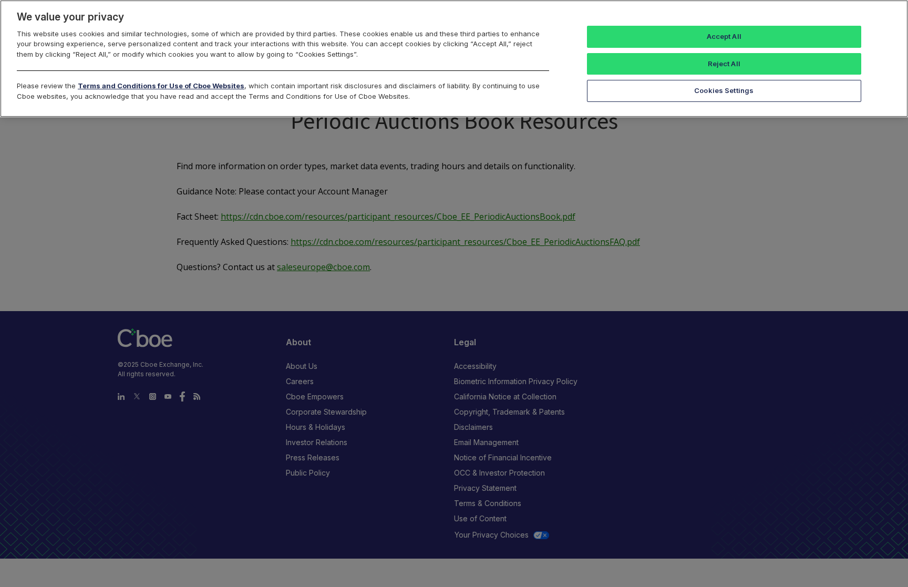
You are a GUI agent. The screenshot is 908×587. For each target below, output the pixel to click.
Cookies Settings (724, 90)
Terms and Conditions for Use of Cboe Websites (161, 85)
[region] (454, 58)
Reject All (724, 63)
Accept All (724, 36)
